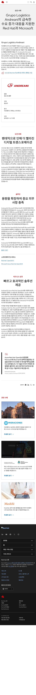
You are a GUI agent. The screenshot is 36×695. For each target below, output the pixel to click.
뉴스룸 (20, 571)
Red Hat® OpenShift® (7, 260)
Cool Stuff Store (22, 607)
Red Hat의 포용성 (5, 607)
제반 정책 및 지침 (5, 619)
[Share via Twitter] (31, 385)
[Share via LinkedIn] (28, 385)
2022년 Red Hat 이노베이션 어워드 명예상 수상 (18, 73)
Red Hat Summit (5, 609)
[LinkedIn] (2, 535)
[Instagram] (18, 535)
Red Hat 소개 (4, 601)
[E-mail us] (34, 385)
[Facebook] (10, 535)
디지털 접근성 (22, 619)
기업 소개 (3, 571)
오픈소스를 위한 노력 (24, 574)
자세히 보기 (8, 434)
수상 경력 (10, 566)
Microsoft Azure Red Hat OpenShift (12, 264)
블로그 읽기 (4, 250)
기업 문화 (3, 574)
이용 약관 (21, 617)
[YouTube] (6, 535)
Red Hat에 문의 (4, 605)
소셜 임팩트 (21, 577)
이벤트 (2, 603)
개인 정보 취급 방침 (5, 617)
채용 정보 (21, 580)
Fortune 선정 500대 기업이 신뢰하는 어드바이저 (19, 563)
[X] (14, 535)
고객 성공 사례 (4, 577)
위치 (20, 603)
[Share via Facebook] (26, 385)
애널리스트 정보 (5, 580)
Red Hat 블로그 (22, 605)
